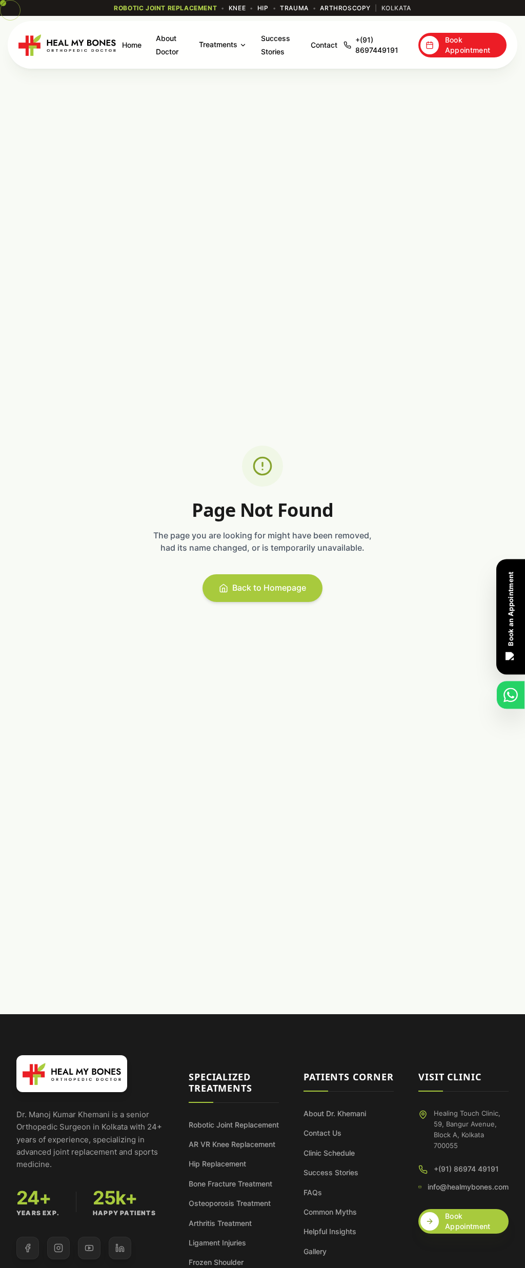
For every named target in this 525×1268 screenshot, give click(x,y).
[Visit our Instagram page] (58, 1248)
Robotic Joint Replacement (234, 1124)
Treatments (218, 44)
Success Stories (331, 1172)
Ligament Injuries (217, 1242)
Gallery (315, 1251)
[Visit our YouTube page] (89, 1248)
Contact (324, 45)
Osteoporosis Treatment (230, 1203)
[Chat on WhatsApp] (510, 694)
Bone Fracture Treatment (230, 1183)
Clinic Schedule (329, 1153)
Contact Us (322, 1133)
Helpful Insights (330, 1231)
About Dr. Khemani (335, 1113)
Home (132, 45)
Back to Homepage (269, 587)
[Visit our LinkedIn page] (120, 1248)
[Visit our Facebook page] (27, 1248)
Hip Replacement (217, 1163)
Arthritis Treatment (220, 1223)
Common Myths (330, 1211)
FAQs (313, 1192)
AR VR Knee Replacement (232, 1144)
